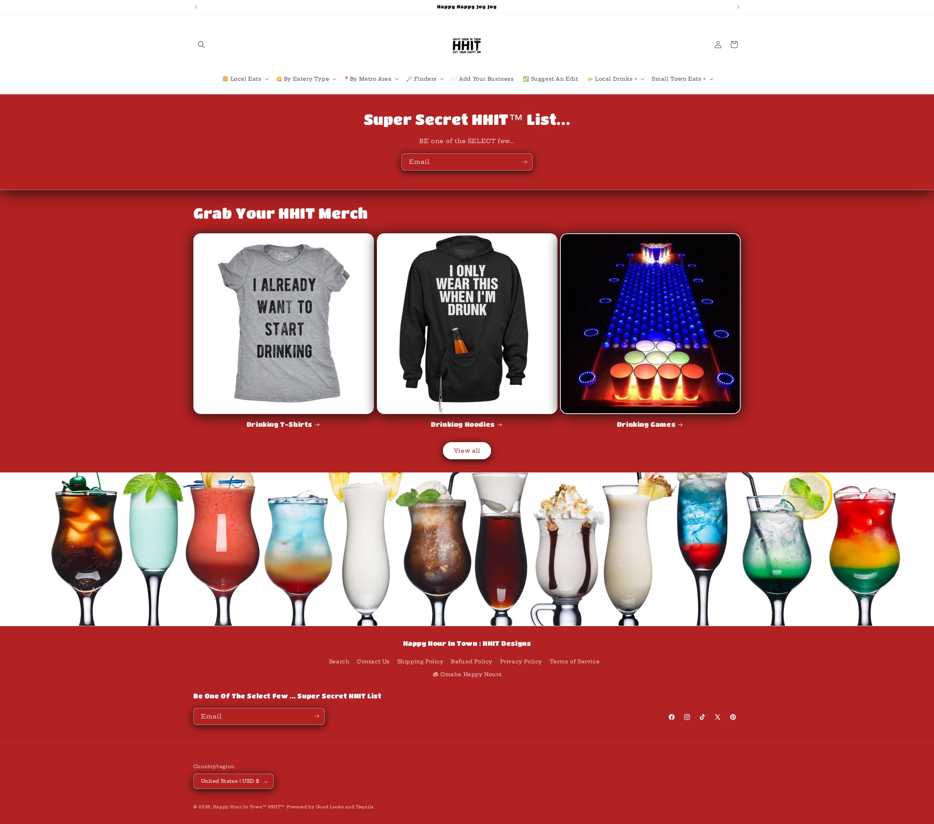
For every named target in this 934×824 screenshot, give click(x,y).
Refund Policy (472, 661)
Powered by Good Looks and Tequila (330, 807)
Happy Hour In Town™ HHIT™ (249, 807)
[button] (201, 45)
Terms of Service (575, 661)
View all (467, 450)
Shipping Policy (420, 661)
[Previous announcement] (196, 7)
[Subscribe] (524, 161)
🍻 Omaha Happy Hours (467, 674)
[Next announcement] (738, 7)
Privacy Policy (521, 661)
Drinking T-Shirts (279, 424)
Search (339, 661)
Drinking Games (646, 424)
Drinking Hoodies (463, 424)
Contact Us (373, 661)
